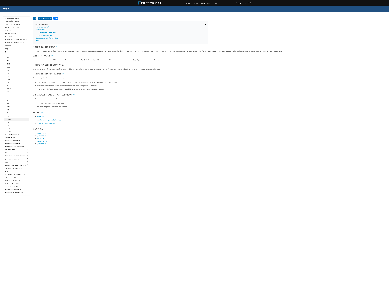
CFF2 (8, 64)
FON (8, 79)
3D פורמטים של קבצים (12, 18)
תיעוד (6, 9)
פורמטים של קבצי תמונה (12, 140)
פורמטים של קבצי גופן (13, 55)
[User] (244, 3)
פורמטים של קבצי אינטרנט (13, 189)
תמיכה (196, 3)
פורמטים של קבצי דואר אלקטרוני (15, 42)
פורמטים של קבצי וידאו (12, 183)
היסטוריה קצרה (40, 30)
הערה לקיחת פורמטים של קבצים (15, 147)
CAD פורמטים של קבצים (12, 24)
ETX (8, 73)
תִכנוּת (6, 162)
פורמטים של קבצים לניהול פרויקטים (16, 165)
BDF (8, 58)
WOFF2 (9, 131)
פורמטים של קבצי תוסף (12, 159)
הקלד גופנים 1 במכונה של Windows (47, 38)
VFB (8, 122)
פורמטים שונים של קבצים (12, 144)
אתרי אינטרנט (205, 3)
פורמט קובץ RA (41, 133)
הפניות (38, 41)
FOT (8, 82)
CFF (8, 61)
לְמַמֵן (6, 49)
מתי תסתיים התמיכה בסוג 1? (47, 33)
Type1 (9, 119)
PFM (8, 107)
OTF (8, 98)
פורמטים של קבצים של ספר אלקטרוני (16, 39)
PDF (6, 153)
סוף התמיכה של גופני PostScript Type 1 (49, 120)
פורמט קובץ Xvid (42, 144)
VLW (8, 125)
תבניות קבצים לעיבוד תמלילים (14, 193)
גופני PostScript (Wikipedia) (46, 123)
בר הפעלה (8, 46)
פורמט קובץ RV (41, 136)
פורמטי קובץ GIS (10, 137)
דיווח (6, 171)
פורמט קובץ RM (42, 141)
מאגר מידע (8, 30)
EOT (8, 70)
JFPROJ (9, 88)
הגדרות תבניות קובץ (11, 177)
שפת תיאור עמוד (10, 150)
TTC (8, 113)
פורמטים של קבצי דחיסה (12, 27)
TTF (8, 116)
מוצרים (188, 3)
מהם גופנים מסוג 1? (42, 27)
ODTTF (9, 94)
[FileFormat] (150, 3)
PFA (8, 101)
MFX (8, 91)
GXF (8, 85)
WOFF (9, 128)
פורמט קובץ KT (41, 138)
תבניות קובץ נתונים (10, 33)
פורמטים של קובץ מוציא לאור (13, 168)
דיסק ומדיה (8, 36)
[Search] (249, 3)
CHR (8, 67)
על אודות (216, 3)
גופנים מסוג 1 (41, 117)
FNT (8, 76)
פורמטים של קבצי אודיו (12, 21)
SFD (8, 110)
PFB (8, 104)
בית (35, 18)
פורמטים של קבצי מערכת (12, 180)
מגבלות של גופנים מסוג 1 (44, 35)
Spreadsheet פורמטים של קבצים (15, 174)
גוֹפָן (6, 52)
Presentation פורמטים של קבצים (15, 156)
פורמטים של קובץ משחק (12, 134)
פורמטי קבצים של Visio (12, 186)
